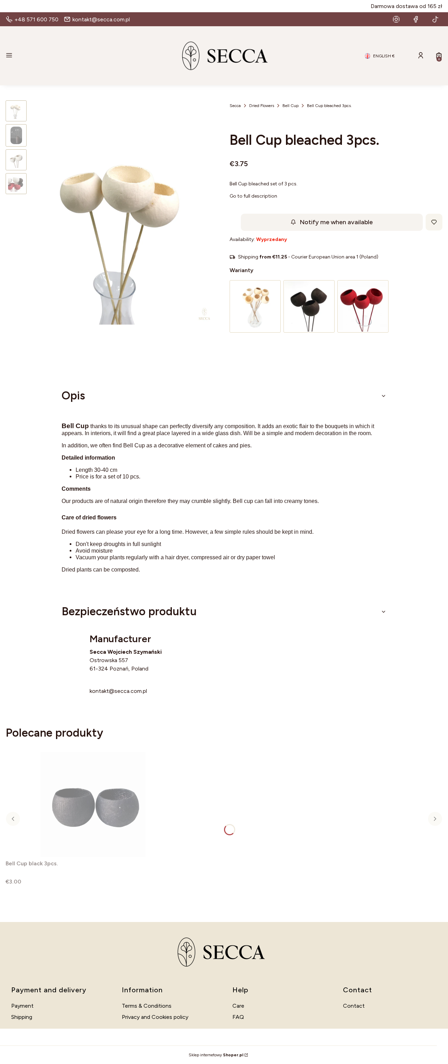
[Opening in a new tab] (396, 19)
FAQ (238, 1017)
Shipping (21, 1017)
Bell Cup (290, 105)
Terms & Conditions (147, 1005)
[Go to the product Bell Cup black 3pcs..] (93, 804)
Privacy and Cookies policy (155, 1017)
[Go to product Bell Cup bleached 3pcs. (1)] (255, 306)
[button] (76, 56)
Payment (22, 1005)
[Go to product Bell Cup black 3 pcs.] (309, 306)
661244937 (105, 682)
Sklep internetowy (216, 1054)
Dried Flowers (261, 105)
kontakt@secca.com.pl (118, 691)
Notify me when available (336, 222)
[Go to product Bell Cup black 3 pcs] (362, 306)
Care (238, 1005)
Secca (235, 105)
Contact (354, 1005)
